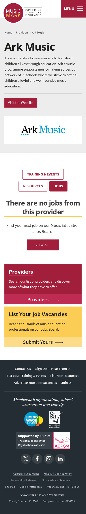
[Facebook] (37, 459)
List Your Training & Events (26, 375)
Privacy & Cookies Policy (58, 473)
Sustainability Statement (56, 480)
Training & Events (43, 174)
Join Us (66, 382)
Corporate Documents (26, 473)
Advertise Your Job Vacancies (35, 382)
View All (43, 245)
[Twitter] (26, 459)
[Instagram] (49, 459)
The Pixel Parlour (69, 487)
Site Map (10, 487)
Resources (33, 186)
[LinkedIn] (60, 459)
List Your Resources (64, 375)
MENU (69, 8)
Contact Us (23, 368)
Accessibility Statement (24, 480)
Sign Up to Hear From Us (53, 368)
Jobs (58, 186)
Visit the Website (20, 102)
